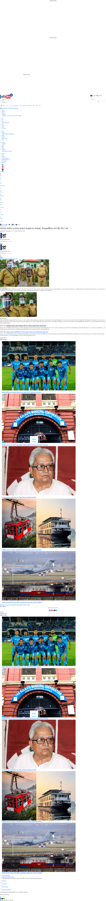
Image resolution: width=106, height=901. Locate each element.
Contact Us (4, 883)
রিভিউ (7, 134)
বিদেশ (12, 105)
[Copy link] (2, 243)
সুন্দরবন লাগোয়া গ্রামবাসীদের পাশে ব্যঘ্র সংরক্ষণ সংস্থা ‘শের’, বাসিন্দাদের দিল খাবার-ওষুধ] (27, 332)
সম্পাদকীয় (3, 149)
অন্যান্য (8, 122)
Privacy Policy (5, 886)
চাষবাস (3, 139)
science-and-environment (8, 877)
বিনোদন (24, 105)
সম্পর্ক (8, 115)
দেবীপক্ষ (3, 156)
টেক (15, 115)
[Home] (6, 96)
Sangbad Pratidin (6, 875)
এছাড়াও (1, 221)
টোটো (17, 115)
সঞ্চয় (39, 105)
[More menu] (105, 105)
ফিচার (3, 155)
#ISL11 (3, 111)
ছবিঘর (34, 105)
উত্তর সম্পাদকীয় (9, 151)
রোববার (3, 153)
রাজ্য (7, 105)
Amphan (2, 605)
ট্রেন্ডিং (3, 145)
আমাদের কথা (4, 151)
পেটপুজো (12, 115)
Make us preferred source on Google (8, 258)
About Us (4, 880)
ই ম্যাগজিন (3, 143)
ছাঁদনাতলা (3, 162)
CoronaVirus (7, 605)
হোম (2, 109)
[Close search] (90, 97)
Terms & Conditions (6, 889)
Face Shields (13, 605)
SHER (28, 605)
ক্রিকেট (3, 122)
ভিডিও (3, 148)
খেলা (20, 105)
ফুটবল (5, 122)
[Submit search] (98, 101)
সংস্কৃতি (9, 134)
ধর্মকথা (3, 127)
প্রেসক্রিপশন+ (16, 105)
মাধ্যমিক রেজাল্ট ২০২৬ (5, 158)
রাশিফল (37, 105)
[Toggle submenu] (0, 190)
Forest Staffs (19, 605)
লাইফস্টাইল (29, 105)
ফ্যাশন (10, 115)
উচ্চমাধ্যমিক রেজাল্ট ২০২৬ (6, 159)
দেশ (9, 105)
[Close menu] (0, 174)
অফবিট (3, 125)
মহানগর (4, 105)
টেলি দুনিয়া (12, 134)
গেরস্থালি (19, 115)
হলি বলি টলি (4, 134)
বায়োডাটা (3, 137)
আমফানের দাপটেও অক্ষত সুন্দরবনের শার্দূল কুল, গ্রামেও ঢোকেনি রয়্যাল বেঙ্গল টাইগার (26, 326)
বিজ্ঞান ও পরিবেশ (4, 138)
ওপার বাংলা (3, 128)
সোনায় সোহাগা (4, 161)
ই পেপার (3, 142)
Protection (24, 605)
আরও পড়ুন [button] (2, 612)
